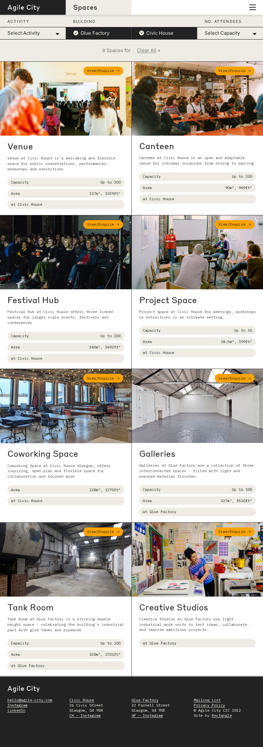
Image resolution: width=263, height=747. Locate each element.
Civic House (81, 700)
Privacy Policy (209, 705)
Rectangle (222, 715)
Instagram (17, 705)
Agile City (23, 7)
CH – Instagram (85, 715)
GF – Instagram (147, 715)
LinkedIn (16, 710)
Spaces (85, 7)
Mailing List (207, 700)
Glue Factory (145, 700)
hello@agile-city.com (29, 700)
